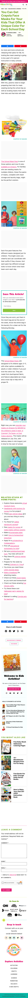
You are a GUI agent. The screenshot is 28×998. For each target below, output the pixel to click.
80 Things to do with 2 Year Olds (15, 716)
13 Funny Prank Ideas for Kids (14, 727)
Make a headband (10, 572)
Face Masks (14, 643)
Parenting (14, 981)
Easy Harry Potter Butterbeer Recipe (14, 722)
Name (3, 861)
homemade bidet (15, 532)
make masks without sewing (14, 530)
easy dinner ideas (15, 514)
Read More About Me (14, 689)
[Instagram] (6, 693)
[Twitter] (17, 693)
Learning (14, 974)
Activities (14, 965)
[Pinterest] (21, 693)
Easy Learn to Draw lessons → (18, 1)
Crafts (14, 971)
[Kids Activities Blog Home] (6, 4)
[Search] (23, 4)
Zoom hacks (21, 578)
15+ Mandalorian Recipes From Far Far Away (18, 760)
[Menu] (26, 4)
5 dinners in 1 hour (16, 564)
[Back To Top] (3, 920)
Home (2, 8)
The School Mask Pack (9, 161)
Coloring (14, 968)
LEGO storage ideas (11, 570)
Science (14, 978)
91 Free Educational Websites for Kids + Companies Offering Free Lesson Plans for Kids (15, 712)
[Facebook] (14, 693)
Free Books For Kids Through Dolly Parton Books (19, 776)
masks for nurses (14, 527)
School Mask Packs (11, 361)
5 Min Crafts (14, 986)
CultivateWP (23, 996)
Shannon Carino (12, 32)
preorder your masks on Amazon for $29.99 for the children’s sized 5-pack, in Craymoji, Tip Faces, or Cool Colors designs (13, 430)
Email (3, 868)
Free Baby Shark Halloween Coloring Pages (19, 744)
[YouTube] (10, 693)
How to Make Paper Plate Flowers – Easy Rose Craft (15, 705)
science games (20, 556)
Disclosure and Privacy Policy (8, 996)
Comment (5, 843)
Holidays (14, 984)
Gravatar (13, 875)
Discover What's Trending (14, 8)
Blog (6, 8)
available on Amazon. (9, 167)
